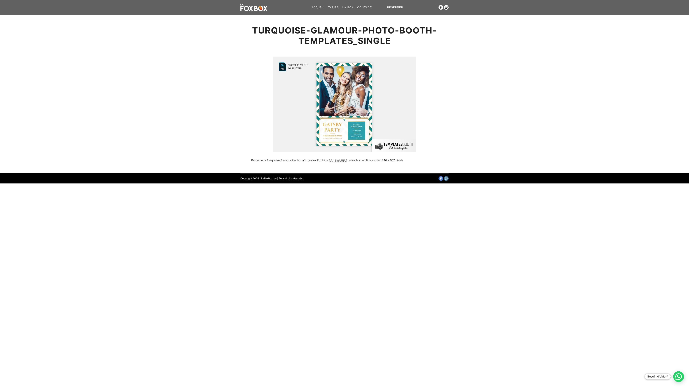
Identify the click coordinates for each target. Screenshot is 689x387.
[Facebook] (441, 7)
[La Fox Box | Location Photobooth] (253, 7)
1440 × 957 (387, 160)
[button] (678, 376)
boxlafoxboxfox (306, 160)
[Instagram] (446, 7)
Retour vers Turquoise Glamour (271, 160)
